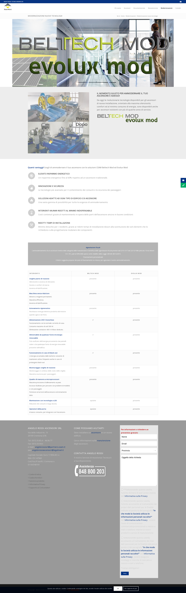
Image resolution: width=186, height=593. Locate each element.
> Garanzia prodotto (36, 481)
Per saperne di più (131, 588)
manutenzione (103, 440)
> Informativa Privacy (36, 484)
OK (118, 588)
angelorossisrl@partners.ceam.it (50, 447)
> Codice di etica (34, 474)
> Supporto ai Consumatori (39, 487)
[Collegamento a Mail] (180, 1)
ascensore (96, 432)
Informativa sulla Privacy (136, 496)
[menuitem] (117, 8)
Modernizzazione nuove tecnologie (45, 16)
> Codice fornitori (35, 478)
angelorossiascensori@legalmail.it (48, 450)
